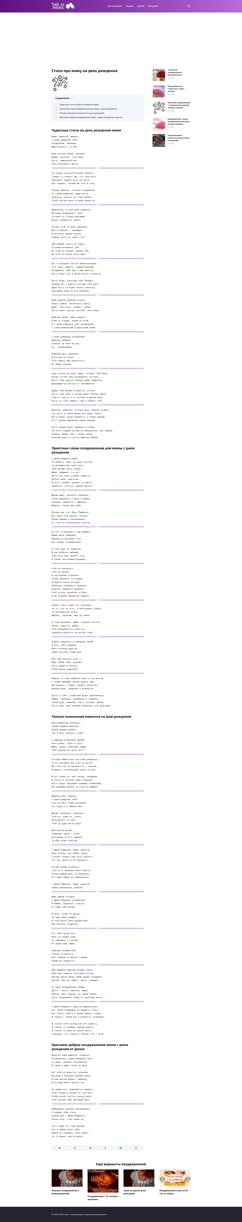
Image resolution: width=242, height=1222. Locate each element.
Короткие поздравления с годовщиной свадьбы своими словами (179, 105)
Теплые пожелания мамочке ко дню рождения (81, 113)
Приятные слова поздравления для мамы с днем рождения (88, 108)
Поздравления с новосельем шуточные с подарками (179, 137)
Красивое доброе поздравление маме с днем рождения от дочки (91, 117)
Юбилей (140, 6)
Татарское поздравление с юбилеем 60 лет (175, 72)
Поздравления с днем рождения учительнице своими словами (179, 121)
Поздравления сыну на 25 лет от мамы (173, 1192)
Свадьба (129, 6)
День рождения (114, 6)
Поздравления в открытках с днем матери (176, 88)
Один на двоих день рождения (135, 1192)
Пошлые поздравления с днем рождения (65, 1192)
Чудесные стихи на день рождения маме (79, 104)
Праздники (153, 6)
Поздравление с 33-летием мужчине (103, 1198)
